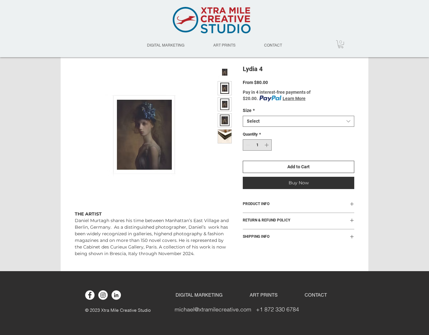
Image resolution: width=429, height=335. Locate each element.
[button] (340, 44)
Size (249, 110)
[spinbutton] (257, 145)
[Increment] (267, 145)
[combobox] (298, 121)
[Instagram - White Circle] (103, 295)
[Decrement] (247, 145)
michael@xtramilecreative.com (213, 309)
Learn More (294, 98)
